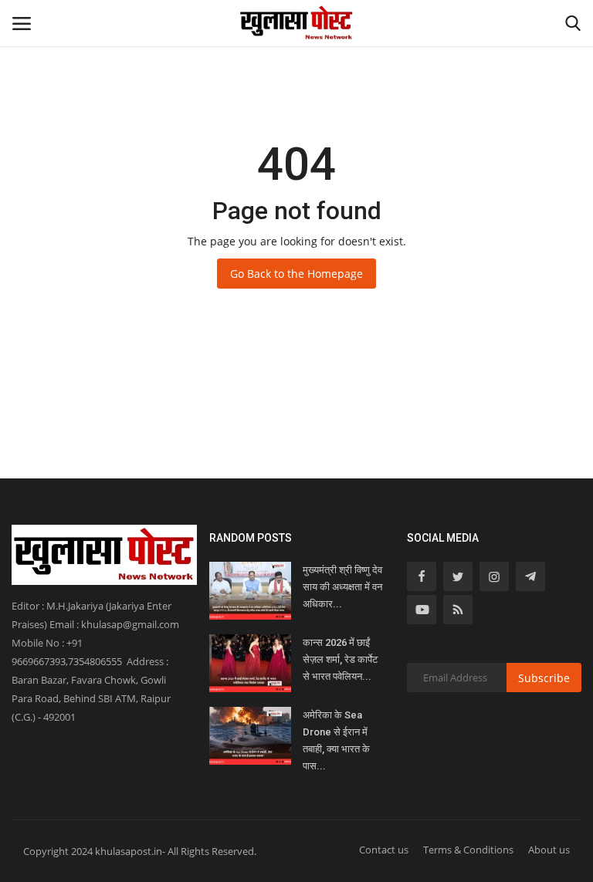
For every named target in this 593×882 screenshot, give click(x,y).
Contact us (383, 850)
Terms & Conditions (468, 850)
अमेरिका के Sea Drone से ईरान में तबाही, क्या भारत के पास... (336, 740)
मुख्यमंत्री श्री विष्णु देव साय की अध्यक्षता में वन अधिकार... (342, 587)
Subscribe (544, 678)
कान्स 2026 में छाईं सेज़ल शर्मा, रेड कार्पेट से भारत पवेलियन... (340, 659)
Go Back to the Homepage (296, 273)
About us (549, 850)
